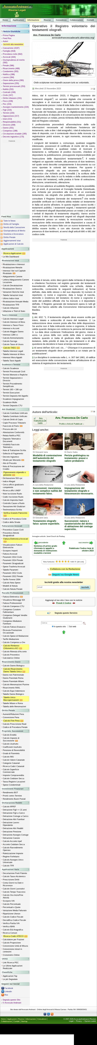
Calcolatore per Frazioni (13, 939)
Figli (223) (7, 110)
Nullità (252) (8, 89)
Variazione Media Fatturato (14, 910)
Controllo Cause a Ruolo (13, 503)
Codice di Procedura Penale (15, 727)
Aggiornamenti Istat (12, 241)
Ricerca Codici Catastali (13, 766)
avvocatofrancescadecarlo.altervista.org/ (73, 37)
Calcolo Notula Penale (12, 589)
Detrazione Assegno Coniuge (15, 835)
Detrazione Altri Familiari (14, 819)
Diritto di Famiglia (11, 224)
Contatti (90, 20)
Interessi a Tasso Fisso (13, 325)
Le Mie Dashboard (11, 257)
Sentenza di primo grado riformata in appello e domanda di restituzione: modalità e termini (45, 549)
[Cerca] (84, 623)
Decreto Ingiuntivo (11, 457)
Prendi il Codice (63, 603)
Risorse (47, 20)
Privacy (79, 1021)
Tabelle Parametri (10, 570)
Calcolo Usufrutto (10, 744)
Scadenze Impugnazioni (13, 399)
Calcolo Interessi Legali (13, 319)
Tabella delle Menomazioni (14, 706)
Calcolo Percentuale (12, 904)
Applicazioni (18, 20)
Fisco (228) (8, 101)
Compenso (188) (10, 131)
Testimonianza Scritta (12, 510)
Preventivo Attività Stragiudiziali (11, 534)
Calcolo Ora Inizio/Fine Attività (13, 896)
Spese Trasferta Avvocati (14, 567)
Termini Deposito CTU (12, 405)
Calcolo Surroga (10, 341)
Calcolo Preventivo (11, 655)
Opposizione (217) (11, 116)
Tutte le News (9, 221)
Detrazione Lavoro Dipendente (11, 823)
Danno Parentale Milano (13, 681)
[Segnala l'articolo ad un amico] (92, 88)
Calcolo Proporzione (12, 943)
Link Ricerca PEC (11, 962)
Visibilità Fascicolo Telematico (11, 445)
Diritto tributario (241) (12, 98)
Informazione (33, 20)
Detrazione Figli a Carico (14, 813)
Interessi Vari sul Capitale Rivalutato (14, 272)
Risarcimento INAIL (11, 688)
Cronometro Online (11, 955)
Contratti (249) (9, 92)
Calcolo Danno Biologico (13, 666)
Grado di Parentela (11, 753)
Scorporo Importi (10, 551)
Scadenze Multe (10, 402)
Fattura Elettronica (11, 597)
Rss (6, 995)
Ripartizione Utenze (11, 914)
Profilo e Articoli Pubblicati (70, 424)
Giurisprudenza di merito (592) (14, 61)
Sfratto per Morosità (12, 460)
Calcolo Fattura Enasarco (14, 627)
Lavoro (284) (8, 77)
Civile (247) (8, 95)
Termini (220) (8, 113)
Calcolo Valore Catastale (14, 760)
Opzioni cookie (90, 1021)
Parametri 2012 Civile (12, 573)
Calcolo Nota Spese (11, 583)
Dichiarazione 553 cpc (12, 478)
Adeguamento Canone (12, 276)
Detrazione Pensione (12, 832)
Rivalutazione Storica (12, 289)
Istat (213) (7, 119)
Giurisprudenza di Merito (14, 231)
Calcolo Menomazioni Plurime (16, 684)
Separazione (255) (11, 83)
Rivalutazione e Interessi (14, 264)
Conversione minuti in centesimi (12, 950)
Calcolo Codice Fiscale (13, 917)
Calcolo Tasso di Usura (13, 344)
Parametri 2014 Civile (12, 557)
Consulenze (61, 20)
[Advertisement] (11, 178)
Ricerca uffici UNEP (12, 490)
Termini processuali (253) (14, 86)
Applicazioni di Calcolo (13, 244)
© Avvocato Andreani (12, 1003)
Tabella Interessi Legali (13, 351)
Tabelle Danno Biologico (13, 694)
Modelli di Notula (10, 586)
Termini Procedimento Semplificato (12, 385)
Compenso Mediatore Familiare (12, 622)
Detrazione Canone (11, 838)
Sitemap (24, 1021)
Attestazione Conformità (13, 432)
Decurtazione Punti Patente (15, 873)
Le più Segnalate (10, 979)
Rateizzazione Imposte (13, 853)
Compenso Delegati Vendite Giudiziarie (15, 616)
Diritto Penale (9, 237)
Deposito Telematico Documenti (12, 440)
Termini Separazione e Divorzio (12, 379)
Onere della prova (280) (13, 80)
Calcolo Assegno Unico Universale (13, 861)
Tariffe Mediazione (11, 639)
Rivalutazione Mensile (12, 267)
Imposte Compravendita (13, 775)
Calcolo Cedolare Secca (13, 778)
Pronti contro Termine (12, 796)
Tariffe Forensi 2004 (11, 579)
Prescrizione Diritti (11, 880)
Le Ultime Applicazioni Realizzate (12, 967)
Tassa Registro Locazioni (14, 782)
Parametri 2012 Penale (13, 576)
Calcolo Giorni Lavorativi (14, 889)
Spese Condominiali (11, 785)
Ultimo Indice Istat (11, 298)
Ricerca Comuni (10, 933)
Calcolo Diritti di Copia (13, 419)
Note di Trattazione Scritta (14, 450)
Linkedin (8, 991)
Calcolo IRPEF (9, 806)
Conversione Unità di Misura (15, 946)
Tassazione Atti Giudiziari (14, 506)
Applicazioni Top (10, 976)
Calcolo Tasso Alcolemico (14, 876)
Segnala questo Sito (11, 1000)
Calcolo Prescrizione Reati (14, 724)
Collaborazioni (76, 20)
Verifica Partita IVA (11, 923)
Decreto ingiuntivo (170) (13, 137)
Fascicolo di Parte (11, 426)
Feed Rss (7, 38)
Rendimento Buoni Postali (14, 799)
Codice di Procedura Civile (14, 519)
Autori (5, 41)
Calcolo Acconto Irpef (12, 841)
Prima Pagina (9, 35)
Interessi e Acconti (11, 328)
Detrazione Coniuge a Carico (15, 816)
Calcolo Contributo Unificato (15, 413)
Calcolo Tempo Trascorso (14, 892)
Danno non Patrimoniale (13, 675)
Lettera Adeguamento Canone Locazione (16, 281)
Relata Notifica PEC (11, 435)
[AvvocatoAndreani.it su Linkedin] (48, 1014)
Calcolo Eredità (9, 735)
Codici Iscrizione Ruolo (13, 497)
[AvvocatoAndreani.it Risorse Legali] (17, 8)
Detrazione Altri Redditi (13, 828)
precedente (43, 542)
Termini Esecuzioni (11, 393)
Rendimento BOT (10, 792)
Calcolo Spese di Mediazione (15, 636)
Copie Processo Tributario (14, 423)
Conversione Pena (11, 717)
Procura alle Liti (10, 429)
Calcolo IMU (8, 757)
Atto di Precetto (10, 463)
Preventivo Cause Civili (13, 530)
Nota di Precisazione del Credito (13, 467)
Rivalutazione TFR (11, 305)
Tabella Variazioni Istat (13, 295)
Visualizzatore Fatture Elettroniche (12, 546)
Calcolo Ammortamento (13, 338)
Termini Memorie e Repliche (15, 375)
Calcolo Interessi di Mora (14, 322)
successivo (84, 542)
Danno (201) (8, 128)
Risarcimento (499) (11, 68)
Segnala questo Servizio (66, 613)
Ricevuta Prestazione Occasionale (12, 631)
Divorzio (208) (9, 125)
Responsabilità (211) (12, 122)
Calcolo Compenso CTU (13, 606)
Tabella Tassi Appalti (12, 361)
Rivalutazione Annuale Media (15, 301)
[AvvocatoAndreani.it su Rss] (52, 1014)
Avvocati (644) (9, 57)
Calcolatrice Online (11, 658)
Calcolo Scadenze (11, 368)
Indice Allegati (9, 481)
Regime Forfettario (11, 856)
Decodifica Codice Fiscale (14, 920)
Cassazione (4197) (11, 48)
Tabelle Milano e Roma (13, 703)
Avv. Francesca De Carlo (47, 35)
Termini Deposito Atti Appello (15, 396)
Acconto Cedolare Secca (14, 844)
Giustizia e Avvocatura (13, 234)
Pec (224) (7, 104)
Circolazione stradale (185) (15, 134)
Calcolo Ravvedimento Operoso (13, 848)
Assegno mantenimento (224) (16, 107)
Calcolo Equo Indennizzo (14, 691)
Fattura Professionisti (12, 603)
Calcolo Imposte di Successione (11, 739)
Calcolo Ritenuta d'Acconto (15, 651)
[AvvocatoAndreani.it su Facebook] (45, 1014)
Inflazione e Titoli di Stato (14, 311)
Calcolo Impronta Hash (13, 500)
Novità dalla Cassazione (14, 227)
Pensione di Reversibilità (14, 750)
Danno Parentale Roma (13, 678)
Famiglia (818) (9, 51)
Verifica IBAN (9, 926)
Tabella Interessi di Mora (13, 354)
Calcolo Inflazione (11, 308)
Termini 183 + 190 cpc (12, 389)
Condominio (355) (10, 71)
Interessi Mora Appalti (12, 357)
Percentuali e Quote (11, 907)
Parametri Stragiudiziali (13, 563)
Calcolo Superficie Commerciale (11, 770)
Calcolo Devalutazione (13, 285)
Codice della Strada (11, 522)
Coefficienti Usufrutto (12, 747)
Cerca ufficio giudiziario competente (13, 486)
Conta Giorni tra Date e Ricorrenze (13, 884)
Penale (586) (8, 65)
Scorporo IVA (9, 901)
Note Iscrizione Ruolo (12, 494)
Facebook (8, 988)
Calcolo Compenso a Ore (14, 642)
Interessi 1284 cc (10, 335)
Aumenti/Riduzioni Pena (13, 714)
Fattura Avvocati (10, 554)
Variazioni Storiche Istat (13, 292)
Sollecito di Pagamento (13, 453)
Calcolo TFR (8, 866)
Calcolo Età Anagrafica (13, 930)
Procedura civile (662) (12, 54)
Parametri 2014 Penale (13, 560)
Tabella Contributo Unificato (15, 416)
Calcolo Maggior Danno (13, 331)
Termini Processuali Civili (14, 371)
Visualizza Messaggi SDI (14, 600)
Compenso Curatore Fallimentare (12, 610)
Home (5, 20)
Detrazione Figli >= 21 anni (15, 810)
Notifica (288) (9, 74)
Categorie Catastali (11, 763)
